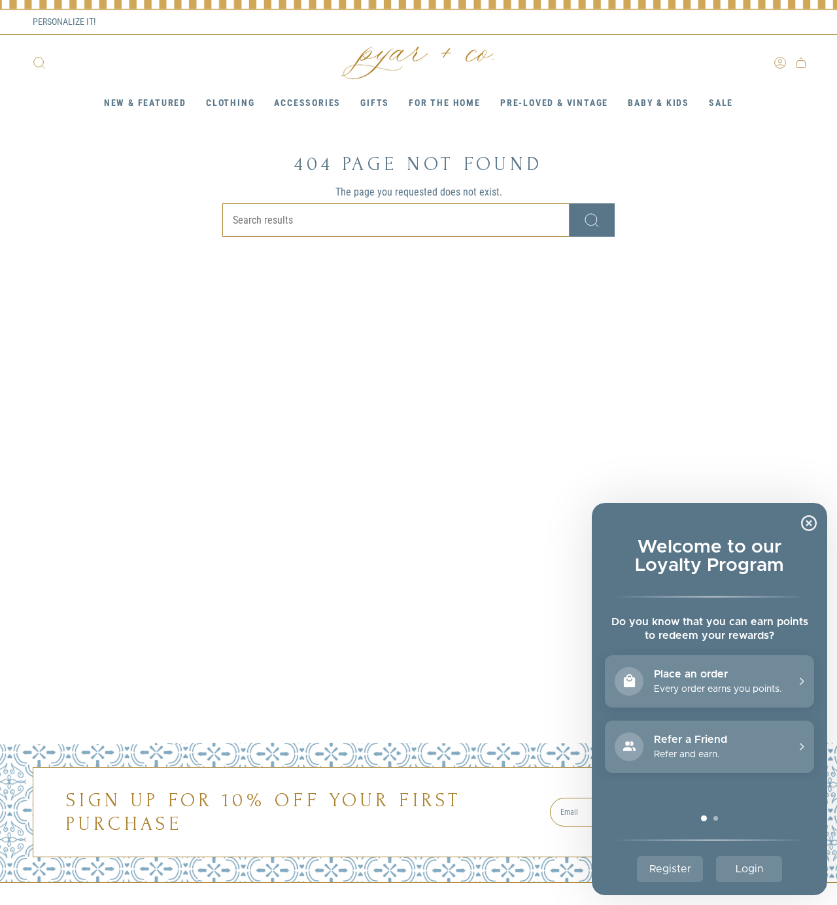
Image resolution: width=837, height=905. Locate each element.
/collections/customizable (144, 21)
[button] (145, 103)
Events (731, 22)
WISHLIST (783, 22)
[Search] (592, 220)
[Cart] (801, 63)
